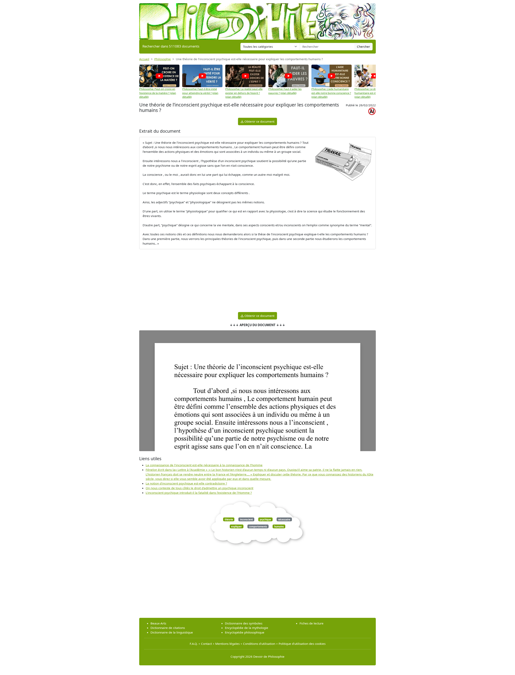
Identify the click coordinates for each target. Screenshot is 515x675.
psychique (265, 519)
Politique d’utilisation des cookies (302, 644)
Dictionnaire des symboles (243, 623)
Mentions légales (227, 644)
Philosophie (162, 59)
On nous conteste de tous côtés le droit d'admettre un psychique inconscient (199, 488)
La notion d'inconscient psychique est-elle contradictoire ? (186, 483)
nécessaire (284, 519)
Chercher (363, 46)
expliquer (236, 526)
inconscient (246, 519)
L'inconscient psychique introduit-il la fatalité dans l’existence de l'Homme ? (199, 493)
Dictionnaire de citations (167, 628)
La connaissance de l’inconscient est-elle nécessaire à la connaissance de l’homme (204, 465)
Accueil (144, 59)
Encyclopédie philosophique (244, 632)
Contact (206, 644)
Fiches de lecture (311, 623)
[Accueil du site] (257, 20)
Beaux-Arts (158, 623)
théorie (229, 519)
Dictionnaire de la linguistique (171, 632)
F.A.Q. (194, 644)
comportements (258, 526)
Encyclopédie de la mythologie (246, 628)
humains (279, 526)
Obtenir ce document (259, 121)
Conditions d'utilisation (259, 644)
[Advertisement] (257, 280)
